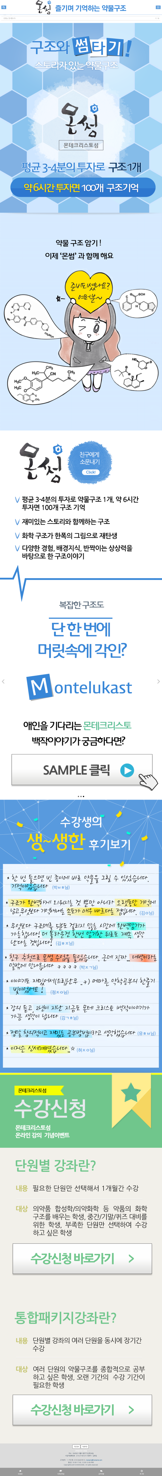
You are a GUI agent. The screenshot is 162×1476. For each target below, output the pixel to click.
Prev (3, 681)
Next (159, 681)
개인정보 (76, 1446)
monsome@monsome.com (94, 1460)
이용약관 (84, 1446)
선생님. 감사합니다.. (9, 18)
